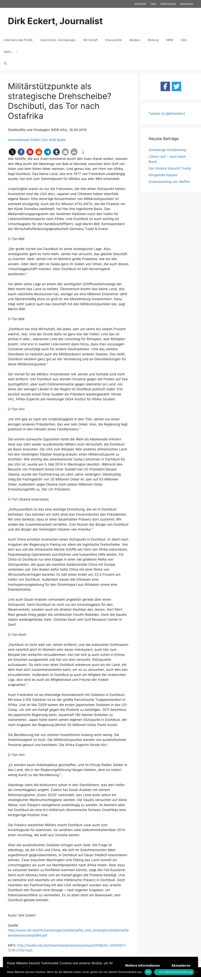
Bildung (153, 40)
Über (153, 3)
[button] (12, 151)
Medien (135, 40)
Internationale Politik (18, 40)
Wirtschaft (90, 40)
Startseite (140, 3)
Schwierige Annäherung (167, 150)
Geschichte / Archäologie (57, 40)
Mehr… (8, 52)
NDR (52, 140)
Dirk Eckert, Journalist (55, 21)
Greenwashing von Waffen (169, 182)
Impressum (186, 3)
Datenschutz (168, 3)
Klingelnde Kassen (163, 175)
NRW (169, 40)
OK (148, 971)
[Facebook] (165, 86)
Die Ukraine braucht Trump (170, 168)
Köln (184, 40)
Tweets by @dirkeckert (167, 113)
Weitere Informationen (142, 965)
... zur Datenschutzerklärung (174, 971)
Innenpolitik (113, 40)
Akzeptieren (180, 965)
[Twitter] (176, 86)
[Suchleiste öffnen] (5, 64)
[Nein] (196, 972)
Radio (61, 140)
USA (44, 140)
